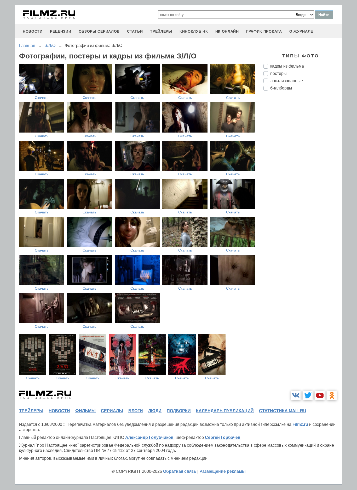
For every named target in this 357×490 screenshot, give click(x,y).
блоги (135, 411)
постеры (278, 73)
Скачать (41, 97)
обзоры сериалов (99, 31)
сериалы (112, 411)
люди (155, 411)
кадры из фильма (287, 66)
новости (33, 31)
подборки (179, 411)
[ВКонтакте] (296, 395)
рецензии (60, 31)
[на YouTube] (320, 395)
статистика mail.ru (282, 411)
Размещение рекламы (222, 471)
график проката (264, 31)
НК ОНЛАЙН (227, 31)
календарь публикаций (225, 411)
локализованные (286, 81)
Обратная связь (179, 471)
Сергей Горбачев (222, 437)
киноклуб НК (194, 31)
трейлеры (161, 31)
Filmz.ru (300, 424)
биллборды (281, 88)
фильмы (85, 411)
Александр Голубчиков (149, 437)
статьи (135, 31)
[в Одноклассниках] (332, 395)
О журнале (301, 31)
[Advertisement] (302, 182)
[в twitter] (308, 395)
